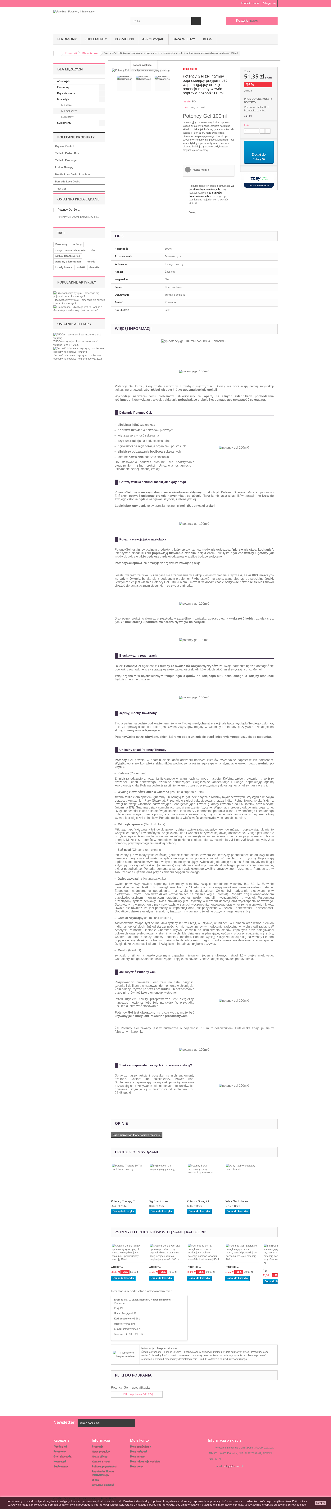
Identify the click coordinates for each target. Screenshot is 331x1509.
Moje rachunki (138, 1451)
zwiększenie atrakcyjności (70, 250)
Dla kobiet (66, 105)
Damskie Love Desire (67, 181)
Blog (207, 39)
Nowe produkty (101, 1451)
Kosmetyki (124, 39)
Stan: (186, 107)
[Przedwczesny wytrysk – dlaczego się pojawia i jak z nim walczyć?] (79, 294)
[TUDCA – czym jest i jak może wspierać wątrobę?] (79, 336)
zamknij (320, 1502)
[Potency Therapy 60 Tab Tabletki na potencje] (128, 1180)
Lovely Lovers (63, 267)
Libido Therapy (64, 167)
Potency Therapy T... (124, 1201)
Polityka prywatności (104, 1466)
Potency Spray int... (199, 1201)
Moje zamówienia (140, 1446)
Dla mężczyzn (69, 111)
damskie (94, 267)
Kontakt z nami (250, 3)
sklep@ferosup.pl (233, 1466)
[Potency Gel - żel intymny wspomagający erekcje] (124, 83)
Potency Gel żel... (68, 209)
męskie (91, 261)
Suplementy (96, 39)
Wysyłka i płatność (103, 1484)
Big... (266, 1270)
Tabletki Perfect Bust (67, 153)
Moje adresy (137, 1456)
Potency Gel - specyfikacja (130, 1387)
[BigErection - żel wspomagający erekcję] (166, 1180)
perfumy (77, 244)
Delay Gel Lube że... (237, 1201)
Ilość (247, 125)
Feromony (67, 39)
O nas (95, 1479)
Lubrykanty (67, 116)
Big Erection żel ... (160, 1201)
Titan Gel (60, 188)
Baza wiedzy (183, 39)
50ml (93, 250)
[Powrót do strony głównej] (57, 53)
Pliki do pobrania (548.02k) (138, 1394)
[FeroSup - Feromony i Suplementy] (88, 19)
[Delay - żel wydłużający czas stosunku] (242, 1180)
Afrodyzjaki (153, 39)
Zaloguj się (269, 3)
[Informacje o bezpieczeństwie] (125, 1354)
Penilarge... (194, 1266)
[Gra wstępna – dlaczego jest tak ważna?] (77, 306)
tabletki (80, 267)
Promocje (97, 1446)
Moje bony (136, 1466)
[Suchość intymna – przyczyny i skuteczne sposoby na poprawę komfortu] (79, 349)
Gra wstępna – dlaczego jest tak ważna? (75, 310)
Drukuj (192, 212)
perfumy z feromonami (68, 261)
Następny (174, 84)
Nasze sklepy (99, 1456)
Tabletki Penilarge (65, 160)
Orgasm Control (64, 146)
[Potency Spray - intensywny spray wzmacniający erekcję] (204, 1180)
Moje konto (139, 1440)
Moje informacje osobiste (145, 1461)
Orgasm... (117, 1266)
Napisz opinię (200, 169)
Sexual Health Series (67, 255)
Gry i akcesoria (66, 93)
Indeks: (187, 101)
